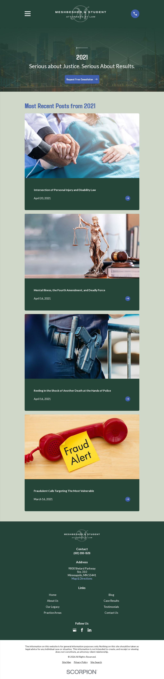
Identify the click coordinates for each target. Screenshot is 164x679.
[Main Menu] (28, 14)
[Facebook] (82, 630)
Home (52, 594)
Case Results (111, 600)
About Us (52, 600)
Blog (111, 594)
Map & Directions (82, 578)
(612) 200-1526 (82, 552)
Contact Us (111, 612)
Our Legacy (53, 606)
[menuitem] (66, 662)
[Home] (80, 14)
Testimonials (111, 606)
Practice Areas (53, 612)
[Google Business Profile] (75, 630)
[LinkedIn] (89, 630)
